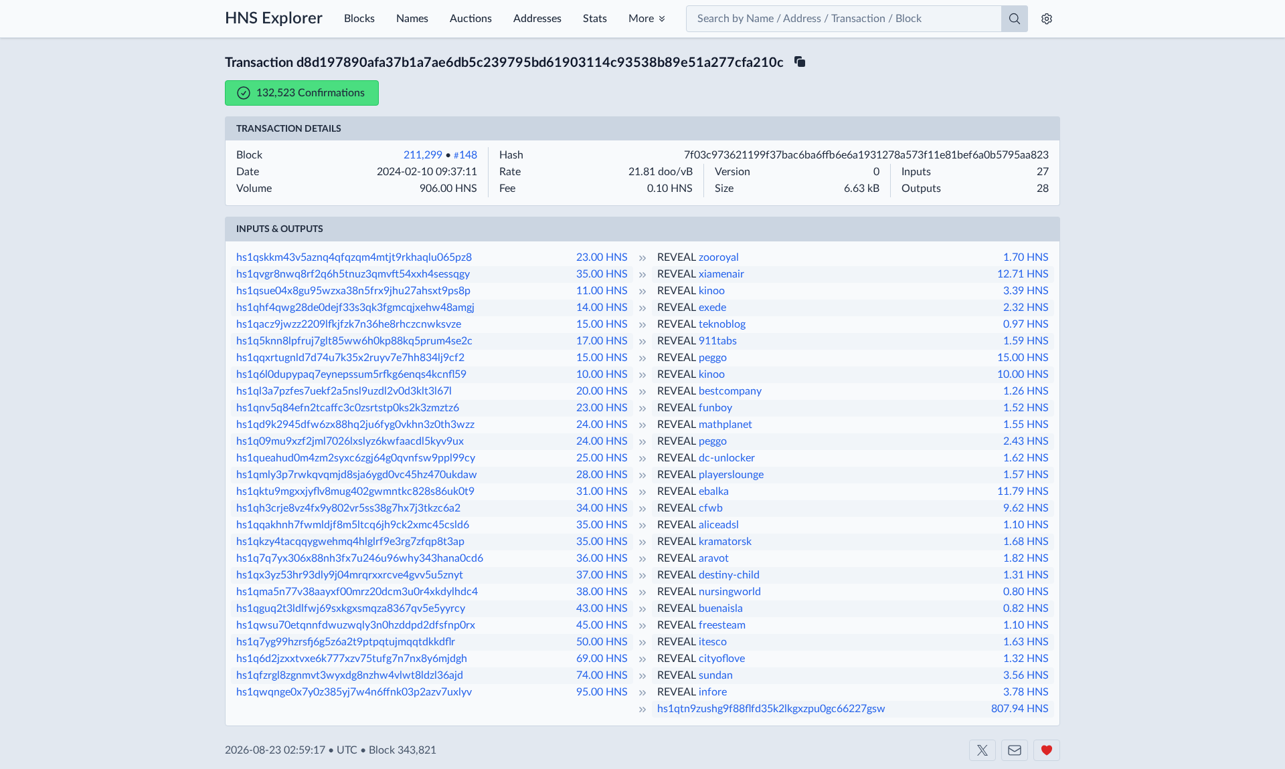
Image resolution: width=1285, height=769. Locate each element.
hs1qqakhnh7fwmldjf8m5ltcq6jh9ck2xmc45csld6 (352, 525)
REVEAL (676, 257)
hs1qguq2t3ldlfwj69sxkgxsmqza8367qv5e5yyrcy (350, 608)
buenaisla (721, 608)
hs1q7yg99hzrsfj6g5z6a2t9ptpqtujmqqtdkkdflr (345, 642)
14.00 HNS (602, 307)
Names (412, 18)
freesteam (722, 625)
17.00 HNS (602, 341)
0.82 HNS (1026, 608)
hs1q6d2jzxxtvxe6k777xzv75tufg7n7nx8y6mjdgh (351, 658)
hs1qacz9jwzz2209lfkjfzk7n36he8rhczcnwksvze (348, 324)
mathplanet (725, 424)
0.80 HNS (1026, 591)
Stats (595, 18)
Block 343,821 (402, 750)
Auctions (471, 18)
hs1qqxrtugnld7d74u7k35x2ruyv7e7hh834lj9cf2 (350, 357)
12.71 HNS (1023, 274)
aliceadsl (719, 525)
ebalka (714, 491)
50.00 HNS (602, 642)
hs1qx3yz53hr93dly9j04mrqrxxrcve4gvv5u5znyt (349, 575)
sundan (716, 675)
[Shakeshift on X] (982, 750)
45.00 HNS (602, 625)
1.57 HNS (1026, 474)
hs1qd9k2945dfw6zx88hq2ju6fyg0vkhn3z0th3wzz (355, 424)
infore (713, 692)
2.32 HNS (1026, 307)
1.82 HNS (1026, 558)
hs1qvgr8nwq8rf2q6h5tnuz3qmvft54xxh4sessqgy (353, 274)
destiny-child (729, 575)
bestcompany (730, 391)
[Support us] (1046, 750)
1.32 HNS (1026, 658)
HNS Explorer (274, 19)
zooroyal (719, 257)
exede (712, 307)
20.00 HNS (602, 391)
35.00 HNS (602, 274)
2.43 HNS (1026, 441)
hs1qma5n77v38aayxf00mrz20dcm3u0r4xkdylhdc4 (357, 591)
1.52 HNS (1026, 408)
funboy (715, 408)
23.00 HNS (602, 257)
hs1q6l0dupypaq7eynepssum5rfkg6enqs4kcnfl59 (351, 374)
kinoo (712, 291)
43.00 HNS (602, 608)
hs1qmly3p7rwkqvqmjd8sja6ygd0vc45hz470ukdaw (356, 474)
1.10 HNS (1026, 525)
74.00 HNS (602, 675)
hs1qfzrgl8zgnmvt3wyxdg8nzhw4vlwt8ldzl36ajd (349, 675)
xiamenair (721, 274)
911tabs (718, 341)
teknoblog (722, 324)
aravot (714, 558)
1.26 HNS (1026, 391)
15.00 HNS (602, 324)
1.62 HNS (1026, 458)
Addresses (537, 18)
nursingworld (730, 591)
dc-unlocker (727, 458)
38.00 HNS (602, 591)
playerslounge (731, 474)
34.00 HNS (602, 508)
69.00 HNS (602, 658)
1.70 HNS (1026, 257)
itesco (713, 642)
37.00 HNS (602, 575)
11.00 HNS (602, 291)
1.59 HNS (1026, 341)
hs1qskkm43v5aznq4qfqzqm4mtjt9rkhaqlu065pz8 (354, 257)
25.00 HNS (602, 458)
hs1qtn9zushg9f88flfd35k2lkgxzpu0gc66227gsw (771, 708)
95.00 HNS (602, 692)
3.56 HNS (1026, 675)
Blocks (359, 18)
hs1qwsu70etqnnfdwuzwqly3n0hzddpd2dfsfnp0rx (355, 625)
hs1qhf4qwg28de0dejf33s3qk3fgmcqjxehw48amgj (355, 307)
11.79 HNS (1023, 491)
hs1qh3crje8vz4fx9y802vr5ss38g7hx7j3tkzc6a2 (348, 508)
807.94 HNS (1020, 708)
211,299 (423, 155)
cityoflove (722, 658)
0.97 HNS (1026, 324)
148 (465, 155)
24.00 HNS (602, 424)
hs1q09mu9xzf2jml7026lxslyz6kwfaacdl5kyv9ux (350, 441)
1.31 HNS (1026, 575)
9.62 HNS (1026, 508)
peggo (713, 357)
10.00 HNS (602, 374)
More (641, 18)
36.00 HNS (602, 558)
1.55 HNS (1026, 424)
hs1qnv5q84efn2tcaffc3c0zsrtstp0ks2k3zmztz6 (347, 408)
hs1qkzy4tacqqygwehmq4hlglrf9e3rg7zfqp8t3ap (350, 541)
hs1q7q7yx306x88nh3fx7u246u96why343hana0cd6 (359, 558)
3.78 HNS (1026, 692)
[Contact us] (1014, 750)
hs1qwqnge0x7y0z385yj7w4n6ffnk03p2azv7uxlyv (354, 692)
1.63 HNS (1026, 642)
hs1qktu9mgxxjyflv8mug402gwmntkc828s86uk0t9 (355, 491)
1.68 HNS (1026, 541)
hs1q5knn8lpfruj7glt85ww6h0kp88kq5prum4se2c (354, 341)
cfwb (711, 508)
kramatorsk (725, 541)
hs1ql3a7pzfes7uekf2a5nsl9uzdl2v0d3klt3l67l (344, 391)
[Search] (1014, 18)
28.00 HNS (602, 474)
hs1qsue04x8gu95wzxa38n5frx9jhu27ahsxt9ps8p (353, 291)
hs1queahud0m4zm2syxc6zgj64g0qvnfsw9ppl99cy (355, 458)
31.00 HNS (602, 491)
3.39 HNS (1026, 291)
